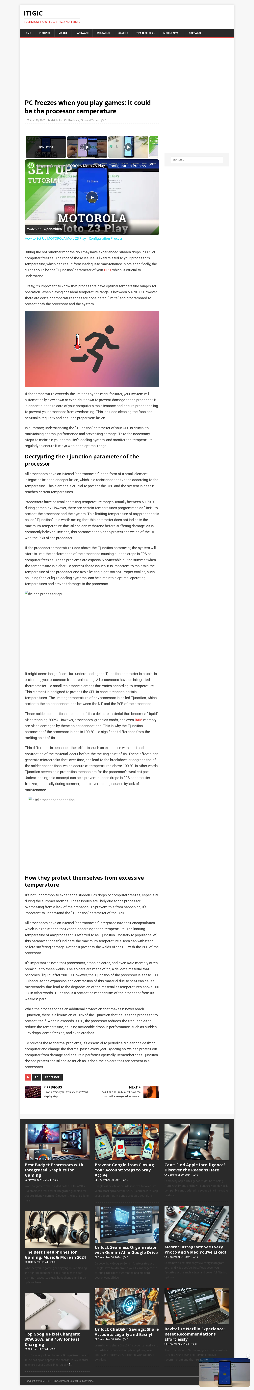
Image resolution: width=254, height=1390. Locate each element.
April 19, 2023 (37, 120)
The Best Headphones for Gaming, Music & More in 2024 (55, 1254)
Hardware (82, 32)
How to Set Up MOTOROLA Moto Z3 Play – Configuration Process (91, 165)
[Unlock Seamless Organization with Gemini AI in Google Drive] (127, 1240)
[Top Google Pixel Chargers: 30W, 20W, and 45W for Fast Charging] (57, 1327)
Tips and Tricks (89, 120)
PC (36, 1077)
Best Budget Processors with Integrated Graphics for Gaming (54, 1170)
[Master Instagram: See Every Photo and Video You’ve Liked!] (197, 1240)
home (27, 32)
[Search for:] (197, 159)
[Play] (87, 147)
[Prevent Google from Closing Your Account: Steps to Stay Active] (127, 1158)
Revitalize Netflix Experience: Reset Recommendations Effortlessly (195, 1334)
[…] (70, 1364)
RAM (138, 720)
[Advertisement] (127, 65)
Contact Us (75, 1381)
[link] (31, 166)
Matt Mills (56, 120)
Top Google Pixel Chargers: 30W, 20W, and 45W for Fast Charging (52, 1339)
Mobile (63, 32)
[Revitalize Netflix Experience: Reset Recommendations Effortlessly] (197, 1322)
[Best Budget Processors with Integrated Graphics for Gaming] (57, 1158)
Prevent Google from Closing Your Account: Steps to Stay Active (124, 1170)
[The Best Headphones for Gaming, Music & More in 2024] (57, 1245)
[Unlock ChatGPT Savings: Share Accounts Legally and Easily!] (127, 1322)
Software (195, 32)
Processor (52, 1077)
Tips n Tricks (144, 32)
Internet (44, 32)
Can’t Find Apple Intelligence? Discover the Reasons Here (195, 1167)
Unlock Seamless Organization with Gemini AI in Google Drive (126, 1250)
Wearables (103, 32)
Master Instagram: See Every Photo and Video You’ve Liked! (195, 1249)
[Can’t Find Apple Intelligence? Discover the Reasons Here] (197, 1158)
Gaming (123, 32)
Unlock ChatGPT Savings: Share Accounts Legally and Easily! (127, 1332)
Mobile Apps (170, 32)
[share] (151, 164)
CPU (107, 270)
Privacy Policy (60, 1381)
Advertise (88, 1381)
